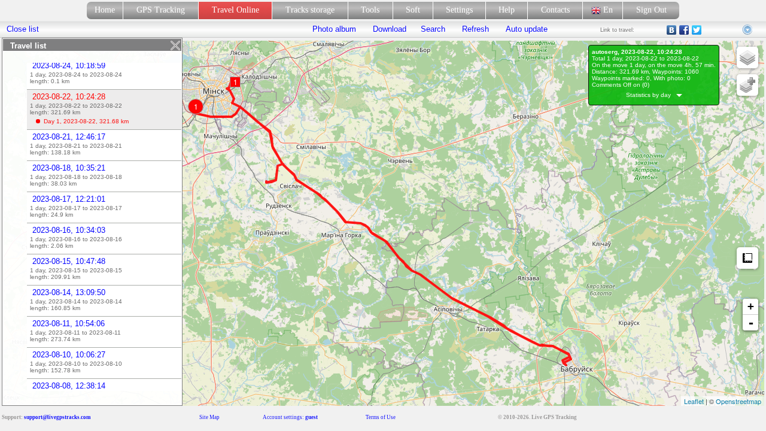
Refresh (475, 29)
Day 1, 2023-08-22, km (86, 121)
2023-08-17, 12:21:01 (68, 199)
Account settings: (290, 417)
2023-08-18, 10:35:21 (68, 167)
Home (105, 9)
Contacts (555, 9)
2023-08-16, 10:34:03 (68, 230)
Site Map (209, 417)
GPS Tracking (161, 9)
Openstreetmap (738, 401)
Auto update (525, 29)
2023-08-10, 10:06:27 (68, 354)
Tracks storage (310, 9)
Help (506, 9)
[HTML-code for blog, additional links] (748, 30)
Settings (459, 9)
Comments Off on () (620, 84)
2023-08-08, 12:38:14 (68, 385)
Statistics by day (651, 95)
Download (388, 29)
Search (433, 29)
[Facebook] (684, 30)
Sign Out (651, 9)
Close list (23, 29)
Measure (747, 258)
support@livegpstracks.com (57, 417)
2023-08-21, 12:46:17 (68, 136)
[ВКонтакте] (671, 30)
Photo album (334, 29)
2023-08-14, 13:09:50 (68, 292)
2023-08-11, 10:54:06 (68, 323)
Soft (413, 9)
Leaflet (694, 401)
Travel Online (235, 9)
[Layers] (747, 57)
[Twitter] (697, 30)
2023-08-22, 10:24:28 (68, 96)
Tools (370, 9)
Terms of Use (381, 417)
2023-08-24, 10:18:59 (68, 65)
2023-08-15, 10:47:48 (68, 261)
